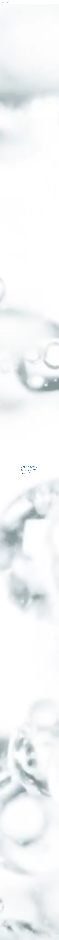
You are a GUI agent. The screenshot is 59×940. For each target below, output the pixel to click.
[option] (29, 470)
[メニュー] (57, 2)
